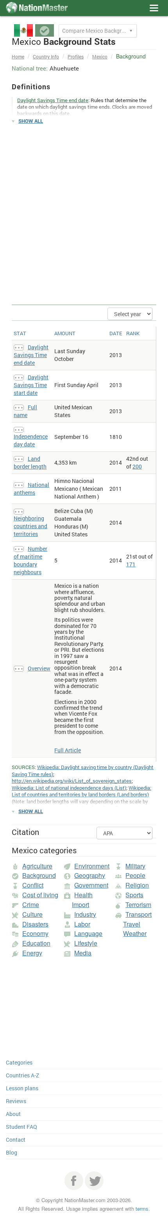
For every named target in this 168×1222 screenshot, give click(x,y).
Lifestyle (85, 943)
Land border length (30, 462)
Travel (131, 924)
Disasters (35, 924)
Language (88, 933)
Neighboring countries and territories (30, 526)
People (135, 875)
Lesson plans (22, 1088)
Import (80, 904)
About (13, 1114)
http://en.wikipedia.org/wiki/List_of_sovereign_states (72, 780)
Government (91, 885)
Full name (25, 411)
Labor (82, 924)
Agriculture (37, 865)
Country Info (46, 56)
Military (135, 865)
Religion (137, 885)
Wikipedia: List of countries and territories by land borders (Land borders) (81, 791)
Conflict (32, 885)
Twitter (94, 1180)
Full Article (67, 750)
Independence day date (31, 440)
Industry (85, 914)
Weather (135, 933)
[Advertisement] (84, 215)
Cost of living (40, 894)
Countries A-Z (22, 1075)
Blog (11, 1152)
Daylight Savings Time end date (31, 354)
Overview (39, 668)
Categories (19, 1062)
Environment (91, 865)
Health (83, 894)
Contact (15, 1139)
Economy (35, 933)
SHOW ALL (30, 120)
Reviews (16, 1101)
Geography (89, 875)
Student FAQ (21, 1126)
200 (137, 466)
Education (36, 943)
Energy (32, 952)
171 (131, 564)
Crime (30, 904)
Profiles (76, 56)
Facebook (73, 1180)
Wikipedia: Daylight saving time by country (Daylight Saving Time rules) (83, 771)
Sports (134, 894)
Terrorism (138, 904)
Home (18, 56)
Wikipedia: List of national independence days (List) (69, 787)
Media (82, 952)
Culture (32, 914)
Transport (138, 914)
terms (142, 1208)
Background (39, 875)
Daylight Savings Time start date (31, 384)
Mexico (99, 56)
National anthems (31, 488)
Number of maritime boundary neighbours (30, 560)
